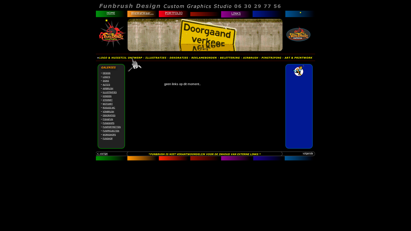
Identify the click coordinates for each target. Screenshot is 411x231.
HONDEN (107, 96)
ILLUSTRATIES (110, 92)
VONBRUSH (108, 112)
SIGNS (106, 81)
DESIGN (106, 73)
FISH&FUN (108, 119)
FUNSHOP (108, 139)
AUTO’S (106, 85)
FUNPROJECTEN (111, 131)
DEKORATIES (109, 115)
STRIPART (108, 100)
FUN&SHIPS (108, 123)
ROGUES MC (109, 108)
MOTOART (108, 104)
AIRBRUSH (108, 88)
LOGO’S (106, 77)
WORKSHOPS (109, 135)
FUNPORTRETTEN (112, 127)
